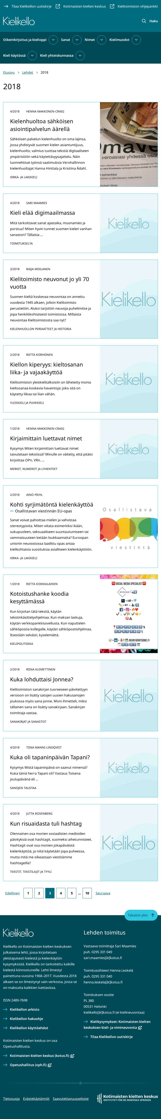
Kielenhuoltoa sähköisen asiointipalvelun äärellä (41, 124)
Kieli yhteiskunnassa (56, 55)
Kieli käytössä (14, 55)
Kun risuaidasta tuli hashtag (46, 823)
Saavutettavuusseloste (71, 1098)
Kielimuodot (119, 39)
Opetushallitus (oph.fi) (31, 1065)
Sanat (65, 39)
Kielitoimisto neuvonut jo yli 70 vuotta (49, 282)
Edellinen (12, 893)
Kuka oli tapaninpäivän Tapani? (50, 757)
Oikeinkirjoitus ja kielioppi (25, 39)
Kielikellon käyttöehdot (29, 1028)
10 (87, 893)
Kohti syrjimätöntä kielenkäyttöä (51, 504)
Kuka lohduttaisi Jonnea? (41, 679)
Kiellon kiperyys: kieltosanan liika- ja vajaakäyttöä (46, 368)
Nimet (90, 39)
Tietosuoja (11, 1098)
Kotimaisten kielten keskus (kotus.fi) (42, 1055)
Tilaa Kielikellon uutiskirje (111, 1036)
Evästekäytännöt (36, 1098)
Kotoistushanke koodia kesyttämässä (39, 597)
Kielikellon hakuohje (26, 1018)
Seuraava (103, 893)
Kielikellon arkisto (24, 1009)
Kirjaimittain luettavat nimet (46, 438)
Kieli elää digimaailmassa (42, 212)
